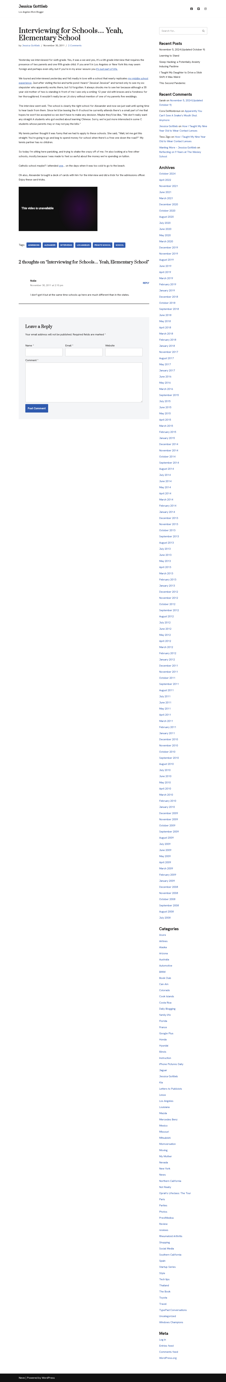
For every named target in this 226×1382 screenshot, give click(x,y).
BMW (162, 972)
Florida (163, 1021)
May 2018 (165, 321)
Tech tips (164, 1279)
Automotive (165, 965)
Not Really (165, 1187)
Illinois (162, 1051)
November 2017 (168, 352)
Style (162, 1273)
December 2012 (168, 591)
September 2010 (169, 758)
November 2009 (168, 819)
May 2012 (165, 635)
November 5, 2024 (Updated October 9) (182, 49)
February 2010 (167, 801)
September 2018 (169, 309)
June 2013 (165, 555)
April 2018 (165, 327)
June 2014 (165, 481)
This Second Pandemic (172, 83)
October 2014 (167, 456)
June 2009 (165, 850)
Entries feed (166, 1345)
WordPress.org (168, 1358)
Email (69, 345)
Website (110, 345)
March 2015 (166, 426)
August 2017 (166, 358)
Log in (162, 1339)
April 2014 (165, 493)
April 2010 (165, 788)
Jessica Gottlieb (31, 45)
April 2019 (165, 272)
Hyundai (163, 1045)
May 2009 (165, 856)
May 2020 (165, 235)
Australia (164, 959)
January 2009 (167, 881)
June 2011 (165, 702)
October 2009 (167, 825)
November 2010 (168, 745)
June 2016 (165, 376)
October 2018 (167, 303)
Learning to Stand (169, 55)
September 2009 (169, 831)
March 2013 (166, 573)
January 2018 (167, 346)
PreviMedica (166, 1218)
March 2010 (166, 794)
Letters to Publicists (170, 1088)
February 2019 (167, 284)
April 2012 (165, 641)
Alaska (163, 947)
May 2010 (165, 782)
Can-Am (163, 984)
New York (164, 1168)
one (61, 165)
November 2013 (168, 524)
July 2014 (165, 475)
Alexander (49, 245)
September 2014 (169, 462)
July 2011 (165, 696)
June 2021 (165, 192)
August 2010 (166, 764)
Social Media (166, 1248)
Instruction (165, 1058)
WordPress (48, 1378)
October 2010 (167, 751)
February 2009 (167, 874)
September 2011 (169, 684)
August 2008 (166, 911)
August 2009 (166, 837)
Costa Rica (165, 1002)
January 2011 (167, 733)
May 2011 (165, 708)
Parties (163, 1205)
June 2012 (165, 629)
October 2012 (167, 604)
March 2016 (166, 389)
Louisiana (164, 1107)
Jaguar (163, 1070)
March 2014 (166, 499)
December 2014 (168, 444)
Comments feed (168, 1352)
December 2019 (168, 247)
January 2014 (167, 512)
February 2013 (167, 579)
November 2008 (168, 893)
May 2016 (165, 382)
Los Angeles (83, 245)
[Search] (203, 31)
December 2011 (168, 665)
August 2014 (166, 469)
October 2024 (167, 173)
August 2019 (166, 259)
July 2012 (165, 622)
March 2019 (166, 278)
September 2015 (169, 395)
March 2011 (166, 721)
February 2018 (167, 339)
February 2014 (167, 505)
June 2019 (165, 266)
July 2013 (165, 549)
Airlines (163, 941)
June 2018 (165, 315)
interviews (66, 245)
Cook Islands (166, 996)
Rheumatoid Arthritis (170, 1236)
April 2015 (165, 419)
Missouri (164, 1131)
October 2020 (167, 210)
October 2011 (167, 678)
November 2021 (168, 186)
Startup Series (167, 1267)
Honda (163, 1039)
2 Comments (75, 45)
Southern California (170, 1254)
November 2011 (168, 671)
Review (163, 1224)
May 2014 (165, 487)
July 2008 (165, 917)
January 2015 (167, 438)
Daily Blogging (167, 1008)
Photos (163, 1211)
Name (29, 345)
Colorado (164, 990)
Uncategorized (167, 1316)
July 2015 (165, 401)
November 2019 (168, 253)
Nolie (33, 280)
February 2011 (167, 727)
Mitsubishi (165, 1138)
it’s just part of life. (107, 69)
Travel (163, 1304)
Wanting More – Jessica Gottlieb (178, 147)
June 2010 (165, 776)
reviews (163, 1230)
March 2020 (166, 241)
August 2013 (166, 542)
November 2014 (168, 450)
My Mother (165, 1156)
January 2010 (167, 807)
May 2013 (165, 561)
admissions (33, 245)
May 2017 (165, 364)
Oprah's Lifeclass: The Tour (175, 1193)
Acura (162, 935)
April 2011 (165, 714)
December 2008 (168, 887)
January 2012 (167, 659)
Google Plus (166, 1033)
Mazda (163, 1113)
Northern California (170, 1181)
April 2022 (165, 180)
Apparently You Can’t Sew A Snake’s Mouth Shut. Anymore (180, 115)
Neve (22, 1378)
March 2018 (166, 333)
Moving (163, 1150)
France (163, 1027)
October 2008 (167, 899)
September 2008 (169, 905)
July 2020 (165, 223)
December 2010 (168, 739)
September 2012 (169, 610)
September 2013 (169, 536)
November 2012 (168, 598)
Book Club (165, 978)
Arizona (163, 953)
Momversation (167, 1144)
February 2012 (167, 653)
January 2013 (167, 585)
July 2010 (165, 770)
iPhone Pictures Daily (171, 1064)
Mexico (163, 1125)
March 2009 (166, 868)
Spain (162, 1261)
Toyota (163, 1297)
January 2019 (167, 290)
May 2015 (165, 413)
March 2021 (166, 198)
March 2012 (166, 647)
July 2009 (165, 844)
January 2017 (167, 370)
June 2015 (165, 407)
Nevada (163, 1162)
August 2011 (166, 690)
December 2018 (168, 296)
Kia (161, 1082)
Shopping (164, 1242)
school (120, 245)
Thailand (164, 1285)
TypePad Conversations (173, 1310)
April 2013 (165, 567)
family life (165, 1015)
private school (102, 245)
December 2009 (168, 813)
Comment (31, 360)
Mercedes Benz (168, 1119)
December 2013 (168, 518)
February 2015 (167, 432)
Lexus (162, 1095)
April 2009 (165, 862)
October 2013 (167, 530)
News (162, 1174)
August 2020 (166, 216)
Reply (146, 282)
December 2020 (168, 204)
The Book (164, 1291)
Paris (162, 1199)
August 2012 (166, 616)
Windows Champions (171, 1322)
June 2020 (165, 229)
